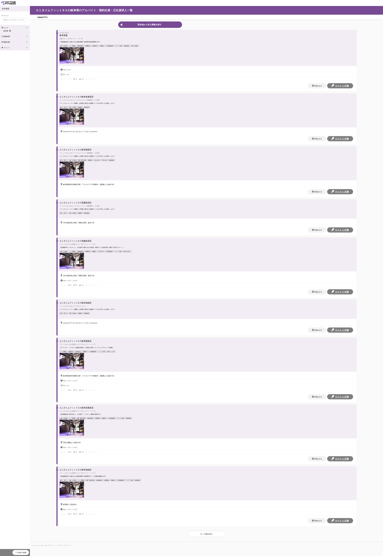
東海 (46, 545)
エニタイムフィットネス (38, 545)
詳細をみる (318, 86)
